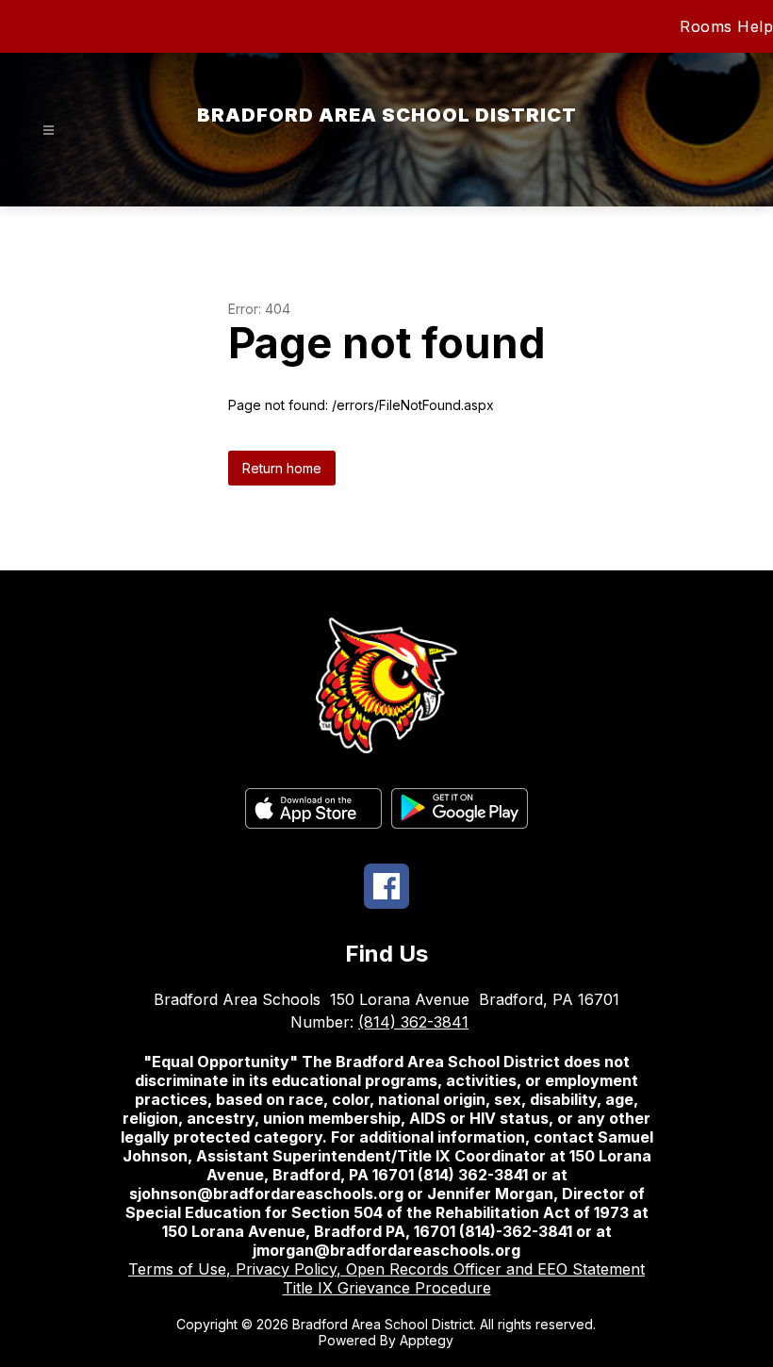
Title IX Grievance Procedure (387, 1287)
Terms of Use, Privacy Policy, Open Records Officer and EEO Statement (386, 1269)
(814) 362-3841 (413, 1022)
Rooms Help (726, 26)
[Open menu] (48, 130)
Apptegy (426, 1340)
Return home (281, 468)
